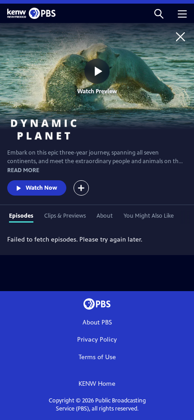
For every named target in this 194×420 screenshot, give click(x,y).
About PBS (97, 322)
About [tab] (105, 215)
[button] (159, 13)
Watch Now (41, 188)
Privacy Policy (97, 339)
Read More (23, 170)
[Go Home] (180, 36)
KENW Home (97, 384)
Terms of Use (97, 357)
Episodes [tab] (21, 215)
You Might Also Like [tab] (149, 215)
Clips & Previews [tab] (65, 215)
